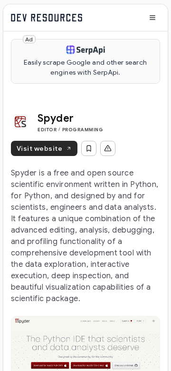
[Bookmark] (88, 148)
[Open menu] (152, 17)
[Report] (107, 148)
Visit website (39, 148)
